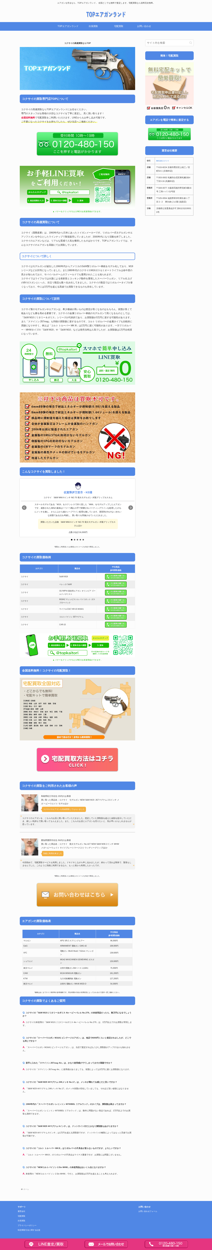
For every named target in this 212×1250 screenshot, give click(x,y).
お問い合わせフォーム (147, 1211)
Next (130, 507)
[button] (190, 42)
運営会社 (21, 1211)
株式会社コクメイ (162, 161)
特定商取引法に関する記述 (29, 1230)
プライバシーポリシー (27, 1225)
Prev (24, 507)
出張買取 (21, 1221)
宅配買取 (21, 1216)
